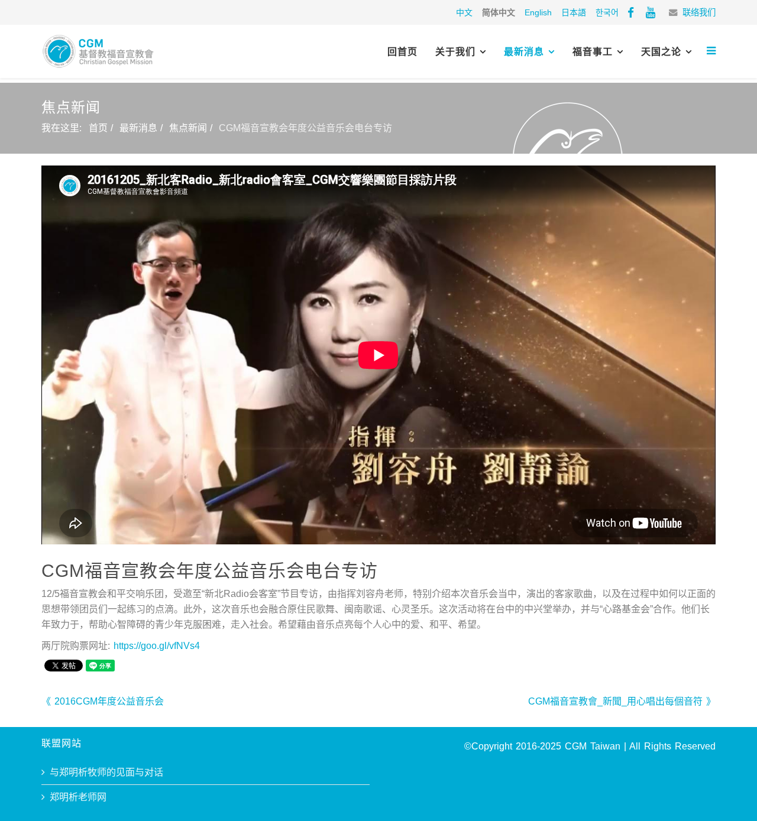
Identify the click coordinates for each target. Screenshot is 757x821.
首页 (98, 128)
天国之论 (661, 52)
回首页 (402, 52)
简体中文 (498, 12)
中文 (464, 12)
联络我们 (699, 12)
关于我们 (455, 52)
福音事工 (592, 52)
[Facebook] (630, 12)
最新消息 (524, 52)
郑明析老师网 (78, 797)
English (538, 12)
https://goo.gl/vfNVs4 (157, 646)
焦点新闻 (188, 128)
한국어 (607, 12)
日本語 (573, 12)
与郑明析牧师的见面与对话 (106, 772)
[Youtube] (650, 12)
